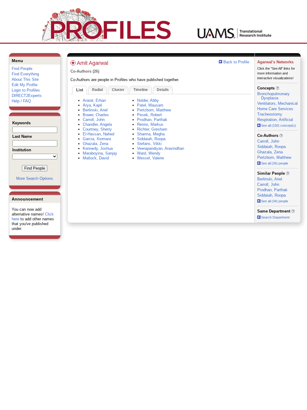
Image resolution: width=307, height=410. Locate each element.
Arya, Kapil (92, 105)
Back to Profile (236, 62)
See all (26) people (274, 163)
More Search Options (34, 178)
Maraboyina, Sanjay (100, 153)
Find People (22, 68)
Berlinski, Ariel (95, 110)
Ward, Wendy (148, 153)
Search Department (275, 217)
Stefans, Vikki (149, 143)
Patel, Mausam (150, 105)
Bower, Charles (96, 115)
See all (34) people (274, 201)
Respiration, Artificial (275, 119)
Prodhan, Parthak (152, 119)
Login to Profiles (26, 90)
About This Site (25, 79)
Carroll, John (94, 119)
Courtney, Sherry (97, 129)
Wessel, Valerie (150, 158)
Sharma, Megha (151, 134)
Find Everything (25, 74)
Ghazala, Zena (95, 143)
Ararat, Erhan (94, 100)
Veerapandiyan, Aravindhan (160, 148)
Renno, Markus (150, 124)
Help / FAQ (21, 101)
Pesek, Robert (149, 115)
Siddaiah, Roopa (151, 139)
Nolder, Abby (148, 100)
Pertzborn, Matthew (154, 110)
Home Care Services (275, 109)
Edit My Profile (24, 85)
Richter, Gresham (152, 129)
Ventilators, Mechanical (277, 103)
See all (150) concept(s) (278, 125)
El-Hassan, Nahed (98, 134)
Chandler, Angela (97, 124)
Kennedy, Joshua (98, 148)
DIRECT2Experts (27, 95)
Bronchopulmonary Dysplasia (273, 96)
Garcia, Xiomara (97, 139)
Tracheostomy (269, 114)
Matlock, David (96, 158)
